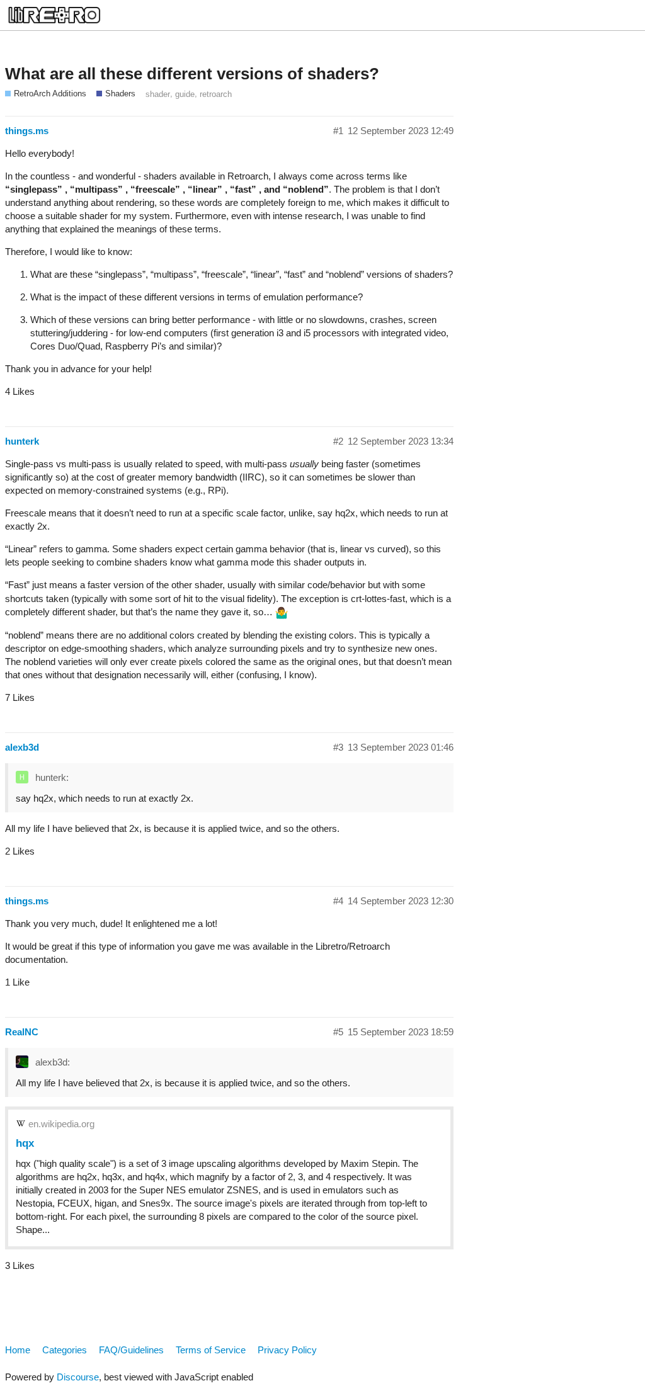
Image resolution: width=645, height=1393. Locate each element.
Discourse (78, 1377)
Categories (64, 1350)
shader (158, 94)
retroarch (216, 94)
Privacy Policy (287, 1350)
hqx (25, 1143)
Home (17, 1350)
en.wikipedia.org (61, 1123)
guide (185, 94)
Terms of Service (211, 1350)
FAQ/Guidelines (131, 1350)
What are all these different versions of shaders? (192, 73)
